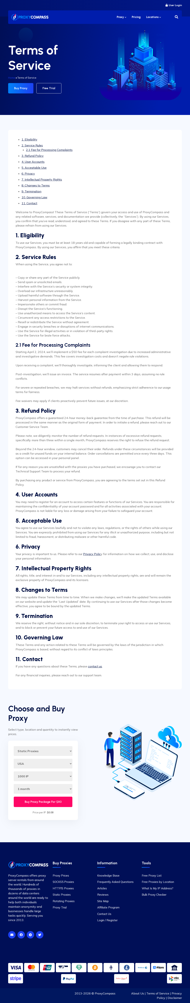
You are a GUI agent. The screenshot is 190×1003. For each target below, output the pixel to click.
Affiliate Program (108, 907)
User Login (175, 5)
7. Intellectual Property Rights (42, 179)
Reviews (103, 894)
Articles (102, 888)
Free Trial (48, 88)
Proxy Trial (60, 907)
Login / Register (107, 920)
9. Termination (31, 191)
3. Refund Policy (33, 156)
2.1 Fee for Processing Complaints (49, 150)
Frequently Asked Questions (115, 882)
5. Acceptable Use (34, 167)
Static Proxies (62, 894)
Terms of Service (157, 993)
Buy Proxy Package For (43, 802)
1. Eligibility (29, 139)
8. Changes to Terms (36, 185)
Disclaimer (175, 998)
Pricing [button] (136, 17)
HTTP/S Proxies (63, 888)
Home (11, 77)
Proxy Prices (61, 875)
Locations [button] (152, 17)
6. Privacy (28, 173)
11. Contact (29, 203)
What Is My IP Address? (157, 888)
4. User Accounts (33, 162)
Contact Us (104, 914)
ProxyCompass (105, 993)
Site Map (103, 901)
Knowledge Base (108, 875)
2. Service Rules (32, 145)
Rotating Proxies (64, 901)
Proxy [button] (121, 17)
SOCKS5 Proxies (63, 882)
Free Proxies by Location (158, 882)
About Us (137, 993)
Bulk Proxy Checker (154, 894)
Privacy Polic (92, 554)
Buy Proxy (20, 88)
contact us (95, 666)
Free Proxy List (152, 875)
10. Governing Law (34, 197)
